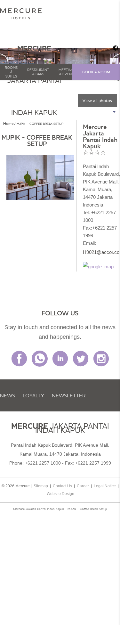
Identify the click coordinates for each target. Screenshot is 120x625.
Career (83, 486)
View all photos (97, 100)
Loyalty (33, 395)
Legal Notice (105, 486)
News (7, 395)
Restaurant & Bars (38, 72)
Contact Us (62, 486)
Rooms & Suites (11, 71)
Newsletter (68, 395)
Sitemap (41, 486)
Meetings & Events (67, 72)
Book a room (96, 71)
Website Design (60, 493)
